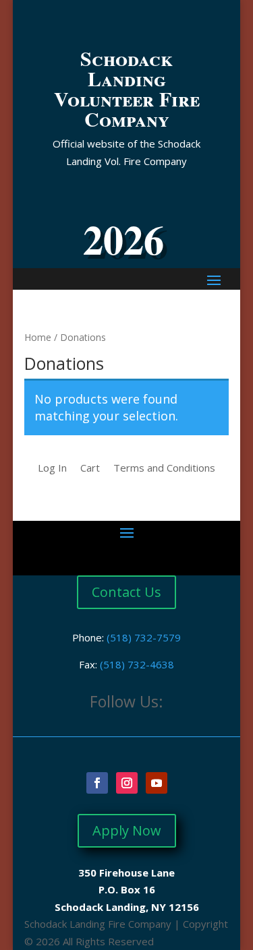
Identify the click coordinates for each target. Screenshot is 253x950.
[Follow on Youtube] (156, 783)
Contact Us (126, 592)
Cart (90, 467)
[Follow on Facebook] (97, 783)
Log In (52, 467)
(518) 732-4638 (137, 664)
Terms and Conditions (164, 467)
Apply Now (126, 830)
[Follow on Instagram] (127, 783)
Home (37, 337)
